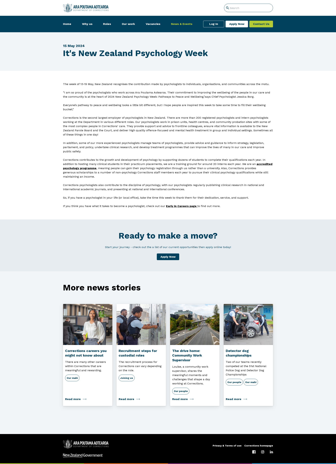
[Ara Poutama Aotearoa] (86, 8)
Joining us (126, 378)
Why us (87, 24)
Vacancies (153, 24)
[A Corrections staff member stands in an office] (87, 324)
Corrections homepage (258, 445)
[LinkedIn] (271, 452)
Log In (213, 24)
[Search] (227, 7)
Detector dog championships (238, 353)
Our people (181, 391)
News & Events (181, 24)
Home (67, 24)
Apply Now (236, 24)
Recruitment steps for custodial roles (138, 353)
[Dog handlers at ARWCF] (248, 324)
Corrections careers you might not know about (86, 353)
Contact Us (261, 24)
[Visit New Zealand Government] (168, 455)
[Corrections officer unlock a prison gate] (141, 324)
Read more (73, 399)
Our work (128, 24)
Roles (107, 24)
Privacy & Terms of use (227, 445)
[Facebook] (253, 451)
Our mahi (72, 378)
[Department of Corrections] (86, 444)
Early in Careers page (181, 206)
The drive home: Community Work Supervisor (187, 355)
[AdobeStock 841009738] (194, 324)
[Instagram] (262, 451)
